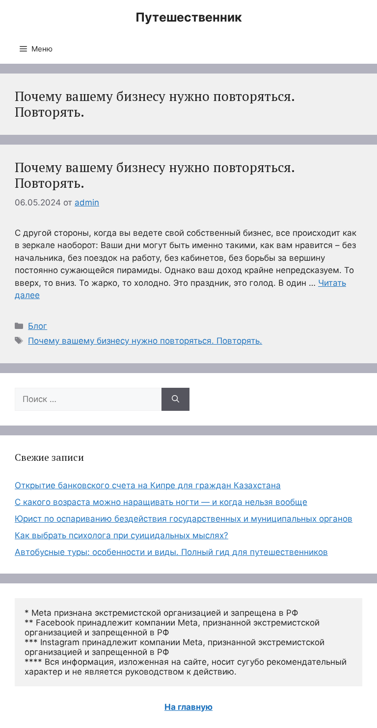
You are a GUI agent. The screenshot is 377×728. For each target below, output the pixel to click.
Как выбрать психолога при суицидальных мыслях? (121, 535)
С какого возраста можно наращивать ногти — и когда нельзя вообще (161, 502)
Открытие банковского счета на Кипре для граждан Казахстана (148, 485)
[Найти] (175, 399)
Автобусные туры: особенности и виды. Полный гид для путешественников (171, 552)
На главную (188, 707)
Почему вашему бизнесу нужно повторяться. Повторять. (155, 175)
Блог (37, 326)
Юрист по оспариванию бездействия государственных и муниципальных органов (183, 519)
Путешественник (188, 17)
